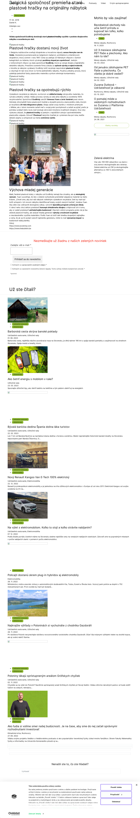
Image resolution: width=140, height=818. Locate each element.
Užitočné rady (113, 60)
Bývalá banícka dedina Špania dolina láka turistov (39, 426)
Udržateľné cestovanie (20, 324)
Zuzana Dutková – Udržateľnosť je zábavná (109, 86)
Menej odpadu (19, 15)
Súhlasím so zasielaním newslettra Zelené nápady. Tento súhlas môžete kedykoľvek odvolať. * (48, 269)
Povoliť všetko (116, 787)
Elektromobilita (17, 472)
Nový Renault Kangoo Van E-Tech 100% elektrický (38, 477)
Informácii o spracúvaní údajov (65, 808)
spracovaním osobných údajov (34, 265)
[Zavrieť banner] (136, 785)
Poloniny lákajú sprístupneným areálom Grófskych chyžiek (44, 675)
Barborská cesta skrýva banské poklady (32, 331)
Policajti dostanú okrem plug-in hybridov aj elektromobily (43, 575)
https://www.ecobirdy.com (20, 226)
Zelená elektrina (104, 158)
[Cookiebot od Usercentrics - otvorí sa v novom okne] (14, 813)
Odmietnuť (116, 802)
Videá (101, 38)
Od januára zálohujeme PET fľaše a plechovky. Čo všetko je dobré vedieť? (111, 70)
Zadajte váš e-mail (20, 245)
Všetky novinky (111, 125)
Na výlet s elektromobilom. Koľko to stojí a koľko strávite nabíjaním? (50, 527)
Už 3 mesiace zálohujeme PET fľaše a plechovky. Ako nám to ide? (111, 53)
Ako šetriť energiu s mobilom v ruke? (30, 379)
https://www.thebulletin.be (20, 228)
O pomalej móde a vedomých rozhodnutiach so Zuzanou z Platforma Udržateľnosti (109, 103)
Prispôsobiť (114, 794)
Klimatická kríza (18, 719)
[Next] (70, 745)
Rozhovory (111, 43)
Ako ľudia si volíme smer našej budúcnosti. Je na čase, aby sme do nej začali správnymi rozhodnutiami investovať (62, 728)
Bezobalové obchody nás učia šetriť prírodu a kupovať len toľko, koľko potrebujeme (109, 29)
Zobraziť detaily (35, 814)
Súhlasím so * (29, 265)
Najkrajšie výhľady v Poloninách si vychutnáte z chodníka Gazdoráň (50, 625)
